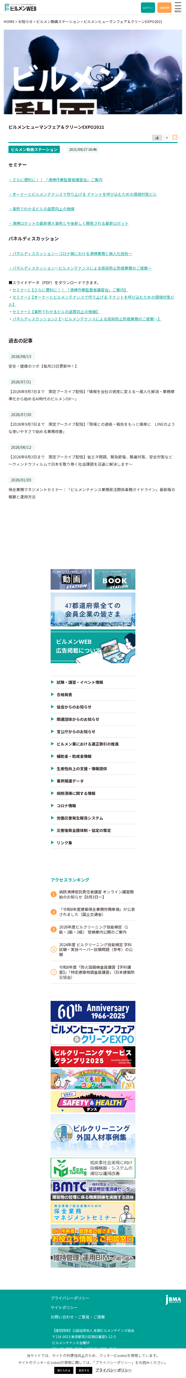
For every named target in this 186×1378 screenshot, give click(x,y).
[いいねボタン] (157, 138)
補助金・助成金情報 (74, 756)
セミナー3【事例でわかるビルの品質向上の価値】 (56, 311)
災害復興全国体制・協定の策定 (84, 830)
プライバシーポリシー (70, 1298)
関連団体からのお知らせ (78, 719)
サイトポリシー (64, 1307)
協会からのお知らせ (74, 707)
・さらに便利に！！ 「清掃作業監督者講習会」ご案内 (55, 180)
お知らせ (25, 21)
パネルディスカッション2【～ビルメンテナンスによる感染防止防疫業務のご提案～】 (87, 319)
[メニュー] (178, 5)
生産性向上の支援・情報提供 (82, 768)
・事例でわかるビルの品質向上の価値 (41, 209)
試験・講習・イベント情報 (80, 682)
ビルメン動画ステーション (34, 149)
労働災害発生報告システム (80, 818)
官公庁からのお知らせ (76, 731)
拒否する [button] (84, 1370)
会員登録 (164, 7)
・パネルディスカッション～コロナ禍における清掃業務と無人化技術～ (70, 253)
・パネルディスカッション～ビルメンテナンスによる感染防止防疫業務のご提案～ (80, 268)
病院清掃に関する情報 (76, 793)
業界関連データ (70, 781)
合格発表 (64, 694)
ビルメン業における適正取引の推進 (88, 744)
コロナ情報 (66, 805)
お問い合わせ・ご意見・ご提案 (78, 1317)
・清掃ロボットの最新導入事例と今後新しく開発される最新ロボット (68, 223)
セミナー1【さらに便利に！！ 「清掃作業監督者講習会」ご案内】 (70, 290)
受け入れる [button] (63, 1370)
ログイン (148, 7)
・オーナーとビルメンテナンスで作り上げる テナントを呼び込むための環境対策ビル (82, 194)
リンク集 (64, 842)
